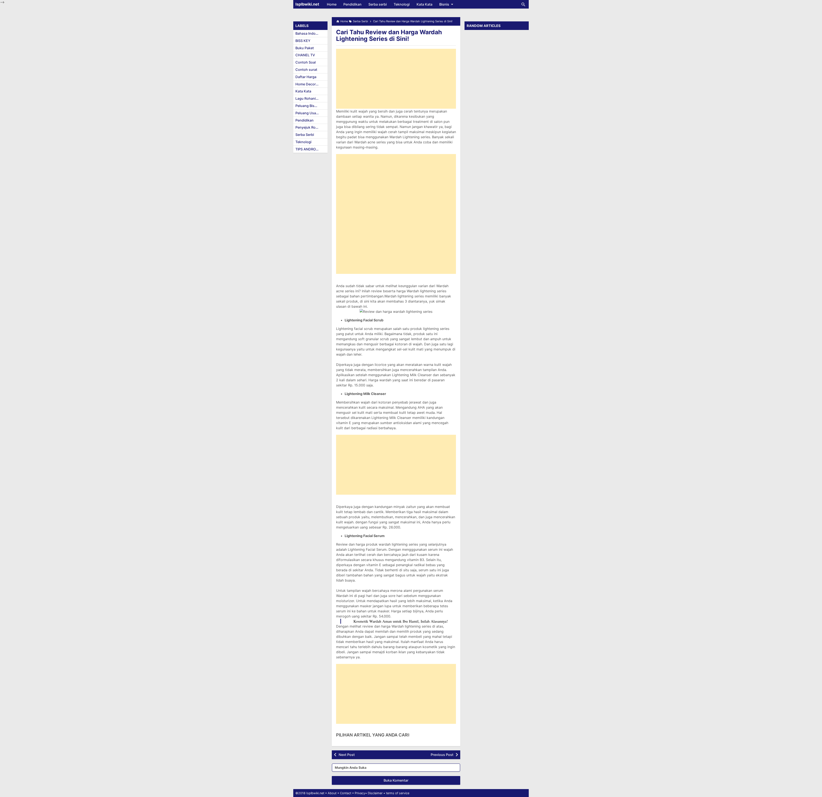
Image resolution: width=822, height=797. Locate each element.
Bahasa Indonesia (309, 33)
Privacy (360, 793)
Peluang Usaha (307, 113)
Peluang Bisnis (307, 106)
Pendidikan (352, 4)
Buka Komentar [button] (396, 780)
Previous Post (442, 754)
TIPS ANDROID (307, 149)
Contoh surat (306, 69)
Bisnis (444, 4)
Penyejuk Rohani (309, 127)
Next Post (347, 754)
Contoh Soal (305, 62)
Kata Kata (424, 4)
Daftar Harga (305, 77)
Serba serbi (377, 4)
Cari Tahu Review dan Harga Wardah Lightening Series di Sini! (389, 35)
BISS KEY (302, 41)
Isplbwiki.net (307, 4)
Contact (345, 793)
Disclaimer (375, 793)
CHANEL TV (305, 55)
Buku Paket (304, 48)
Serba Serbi (304, 134)
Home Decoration (309, 84)
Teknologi (402, 4)
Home (332, 4)
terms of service (397, 793)
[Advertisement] (396, 79)
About (332, 793)
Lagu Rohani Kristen (311, 98)
